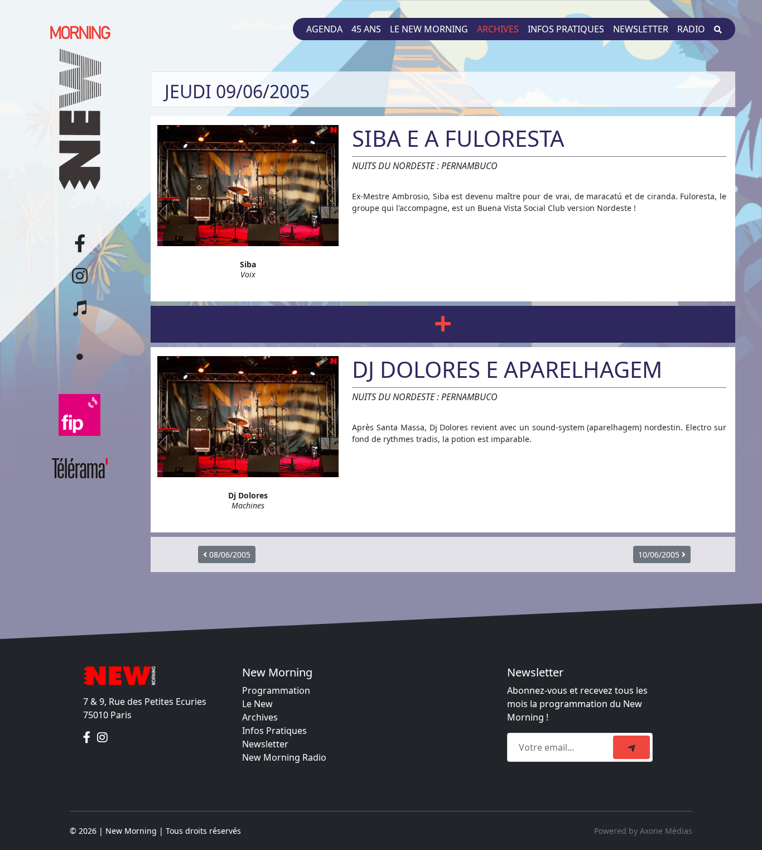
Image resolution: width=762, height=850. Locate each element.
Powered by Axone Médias (643, 830)
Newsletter (640, 29)
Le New (257, 704)
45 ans (366, 29)
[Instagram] (102, 737)
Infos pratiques (566, 29)
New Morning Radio (284, 757)
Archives (498, 29)
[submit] (631, 747)
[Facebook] (88, 737)
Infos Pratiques (274, 730)
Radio (691, 29)
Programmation (276, 690)
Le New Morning (429, 29)
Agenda (324, 29)
